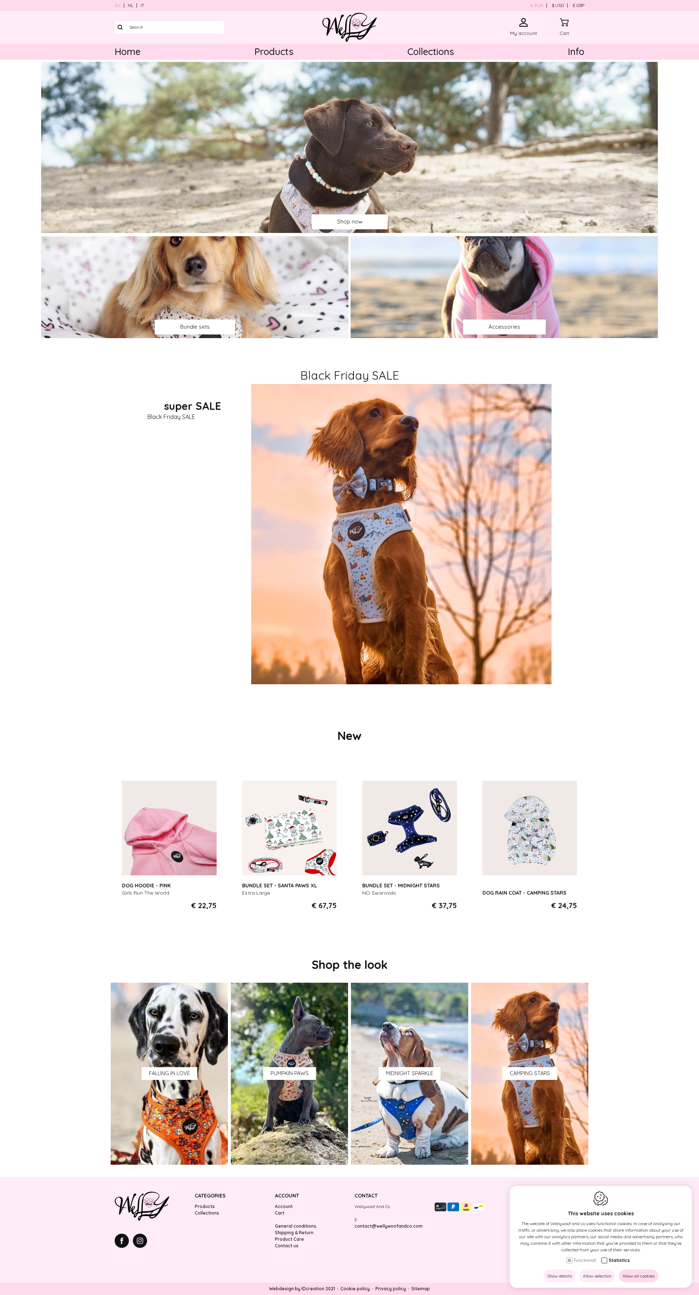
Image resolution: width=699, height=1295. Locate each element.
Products (273, 51)
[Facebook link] (124, 1242)
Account (287, 1195)
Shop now (349, 221)
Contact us (287, 1245)
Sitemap (420, 1288)
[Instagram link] (140, 1242)
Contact (366, 1195)
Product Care (289, 1239)
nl (130, 5)
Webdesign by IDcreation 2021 (302, 1288)
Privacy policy (390, 1288)
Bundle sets (195, 326)
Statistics (619, 1260)
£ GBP (578, 5)
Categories (210, 1195)
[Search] (120, 27)
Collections (430, 51)
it (142, 5)
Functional (585, 1260)
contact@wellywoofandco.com (389, 1226)
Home (128, 51)
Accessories (504, 326)
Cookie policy (355, 1288)
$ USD (558, 5)
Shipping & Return (294, 1232)
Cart (279, 1213)
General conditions (295, 1226)
